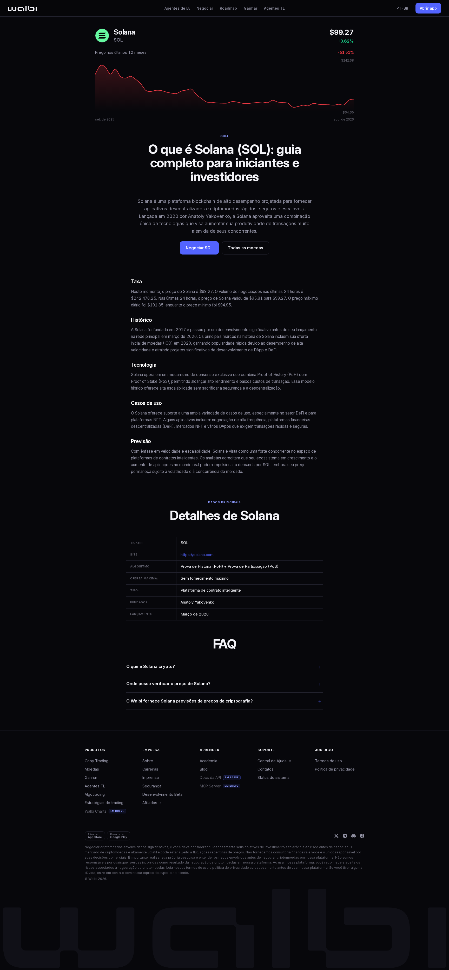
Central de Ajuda (272, 761)
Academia (208, 761)
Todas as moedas (245, 247)
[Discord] (353, 836)
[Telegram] (345, 836)
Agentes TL (274, 8)
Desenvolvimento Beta (162, 794)
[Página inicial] (22, 8)
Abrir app (428, 8)
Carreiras (150, 769)
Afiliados (150, 802)
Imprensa (150, 777)
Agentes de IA (177, 8)
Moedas (92, 769)
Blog (204, 769)
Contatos (265, 769)
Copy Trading (96, 761)
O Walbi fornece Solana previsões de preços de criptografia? (189, 701)
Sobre (147, 761)
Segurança (151, 786)
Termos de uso (328, 761)
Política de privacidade (335, 769)
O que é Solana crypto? (150, 666)
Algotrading (95, 794)
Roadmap (228, 8)
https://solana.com (197, 554)
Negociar (204, 8)
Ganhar (250, 8)
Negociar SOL (199, 247)
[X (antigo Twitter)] (336, 836)
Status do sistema (273, 777)
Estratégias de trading (104, 802)
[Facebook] (362, 836)
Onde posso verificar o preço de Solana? (168, 683)
